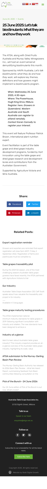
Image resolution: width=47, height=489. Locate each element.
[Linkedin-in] (29, 435)
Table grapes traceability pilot (18, 264)
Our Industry (9, 285)
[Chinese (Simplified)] (26, 4)
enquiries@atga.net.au (23, 420)
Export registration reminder (17, 242)
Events (21, 19)
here (20, 105)
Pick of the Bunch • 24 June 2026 (20, 381)
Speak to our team (23, 416)
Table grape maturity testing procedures (23, 310)
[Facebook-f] (17, 435)
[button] (43, 4)
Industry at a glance (13, 334)
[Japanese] (30, 4)
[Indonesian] (36, 4)
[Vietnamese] (33, 4)
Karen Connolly (25, 122)
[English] (23, 4)
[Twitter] (23, 435)
